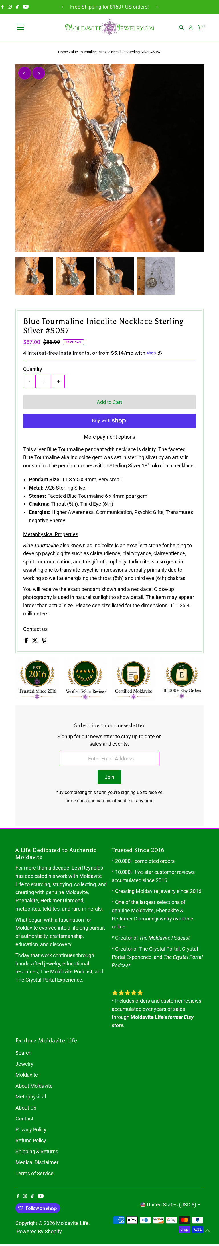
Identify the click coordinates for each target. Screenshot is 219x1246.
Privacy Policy (30, 1130)
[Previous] (62, 7)
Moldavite (26, 1075)
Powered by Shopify (39, 1231)
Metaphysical (30, 1097)
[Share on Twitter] (35, 641)
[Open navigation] (20, 28)
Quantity (32, 369)
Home (63, 52)
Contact (24, 1118)
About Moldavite (34, 1086)
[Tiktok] (17, 7)
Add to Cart (109, 402)
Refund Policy (30, 1140)
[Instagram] (9, 7)
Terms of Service (34, 1173)
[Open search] (181, 27)
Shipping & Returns (36, 1151)
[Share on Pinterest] (44, 641)
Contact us (35, 629)
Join (109, 777)
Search (23, 1053)
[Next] (156, 7)
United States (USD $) (171, 1205)
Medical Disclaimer (36, 1162)
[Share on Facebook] (27, 641)
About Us (25, 1108)
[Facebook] (2, 7)
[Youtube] (25, 7)
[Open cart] (201, 27)
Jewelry (24, 1064)
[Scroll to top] (207, 1230)
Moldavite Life (72, 1223)
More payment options (109, 437)
